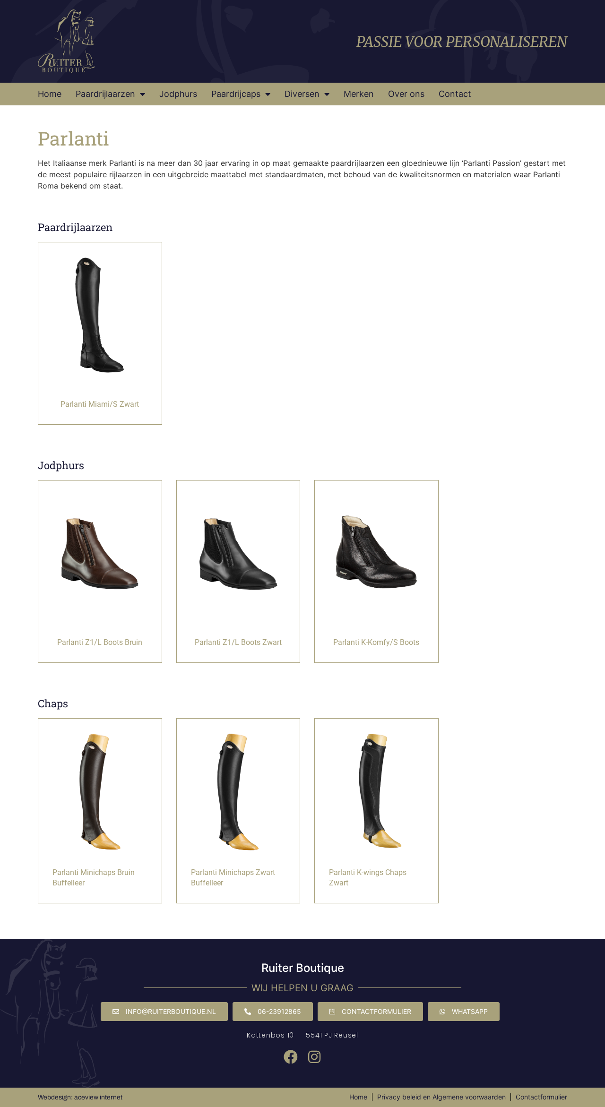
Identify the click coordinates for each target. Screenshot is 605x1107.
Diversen (302, 94)
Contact (455, 94)
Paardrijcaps (235, 94)
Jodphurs (178, 94)
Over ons (406, 94)
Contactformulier (541, 1097)
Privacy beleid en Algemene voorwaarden (441, 1097)
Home (49, 94)
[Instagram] (314, 1057)
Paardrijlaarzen (105, 94)
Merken (359, 94)
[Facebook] (291, 1057)
